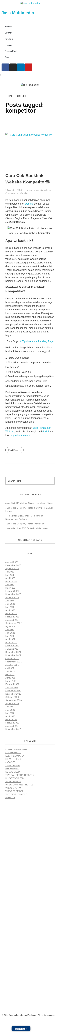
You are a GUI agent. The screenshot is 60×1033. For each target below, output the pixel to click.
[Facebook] (5, 67)
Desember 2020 (13, 690)
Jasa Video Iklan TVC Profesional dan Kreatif (27, 528)
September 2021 (13, 661)
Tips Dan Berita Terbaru (19, 775)
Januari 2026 (11, 562)
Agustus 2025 (12, 568)
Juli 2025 (9, 572)
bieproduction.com (20, 435)
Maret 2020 (11, 719)
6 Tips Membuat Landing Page (37, 341)
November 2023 (13, 594)
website (29, 203)
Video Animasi (13, 781)
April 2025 (10, 578)
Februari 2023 (12, 616)
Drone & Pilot (13, 913)
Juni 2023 (10, 604)
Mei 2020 (9, 713)
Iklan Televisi (13, 759)
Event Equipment (15, 756)
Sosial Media (12, 772)
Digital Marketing (16, 749)
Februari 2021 (12, 684)
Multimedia (12, 768)
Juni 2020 (10, 710)
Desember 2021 (13, 652)
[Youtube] (28, 67)
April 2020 (10, 716)
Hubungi (8, 45)
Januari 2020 (11, 726)
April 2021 (10, 678)
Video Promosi (14, 791)
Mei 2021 (9, 674)
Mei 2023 (9, 607)
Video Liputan (13, 788)
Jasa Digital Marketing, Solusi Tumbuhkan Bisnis (28, 503)
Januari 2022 (11, 649)
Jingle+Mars (12, 765)
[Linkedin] (21, 67)
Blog (7, 57)
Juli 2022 (9, 629)
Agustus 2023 (12, 597)
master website (36, 190)
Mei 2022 (9, 636)
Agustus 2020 (12, 703)
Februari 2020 (12, 723)
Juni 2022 (10, 633)
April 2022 (10, 639)
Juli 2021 (9, 668)
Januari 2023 (11, 620)
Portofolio (9, 39)
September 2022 (13, 623)
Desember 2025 (13, 565)
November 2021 (13, 655)
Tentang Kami (11, 51)
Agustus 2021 (12, 665)
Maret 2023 (11, 613)
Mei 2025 (9, 575)
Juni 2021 (10, 671)
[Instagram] (13, 67)
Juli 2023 (9, 600)
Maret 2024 (11, 588)
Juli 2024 (9, 584)
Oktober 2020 (12, 697)
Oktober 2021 (12, 658)
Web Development (16, 794)
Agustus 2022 (12, 626)
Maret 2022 (11, 642)
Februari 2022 (12, 645)
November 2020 (13, 694)
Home (9, 96)
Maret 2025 (11, 581)
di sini (45, 431)
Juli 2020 (9, 706)
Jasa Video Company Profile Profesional (24, 523)
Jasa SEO (10, 762)
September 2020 (13, 700)
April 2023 (10, 610)
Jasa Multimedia (18, 13)
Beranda (8, 27)
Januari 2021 (11, 687)
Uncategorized (14, 778)
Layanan (8, 33)
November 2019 (13, 729)
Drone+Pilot (13, 752)
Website (24, 193)
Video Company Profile (19, 784)
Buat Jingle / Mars (16, 899)
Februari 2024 (12, 591)
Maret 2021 (11, 681)
